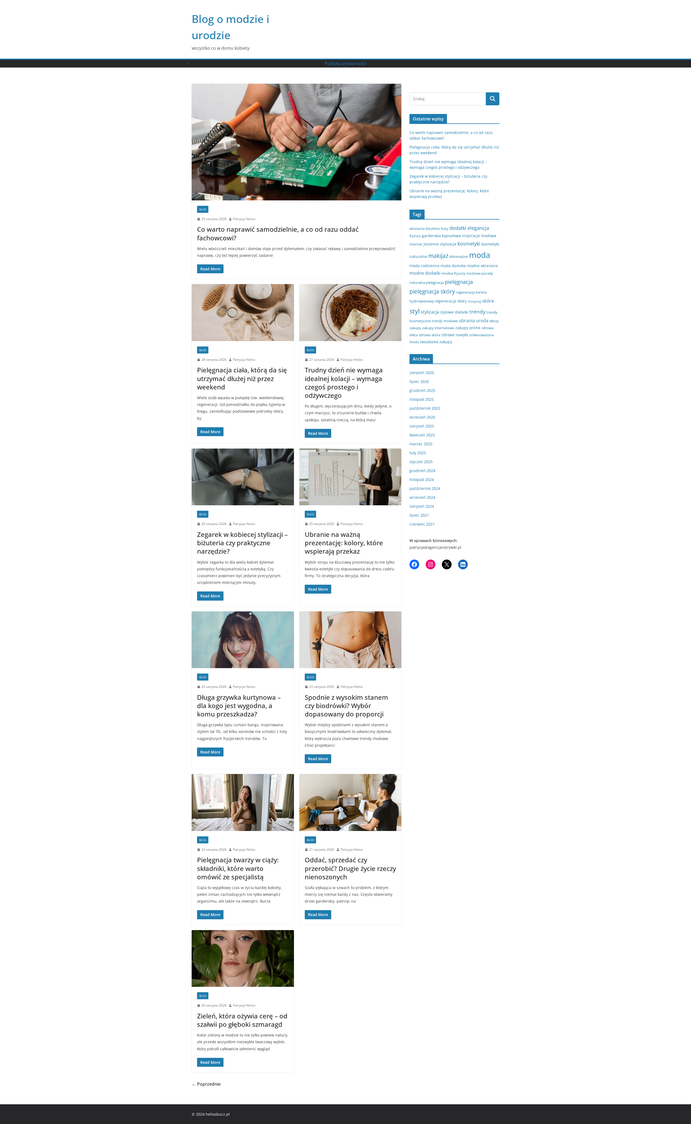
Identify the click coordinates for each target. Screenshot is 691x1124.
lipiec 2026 (419, 381)
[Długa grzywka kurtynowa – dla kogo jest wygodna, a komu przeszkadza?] (243, 639)
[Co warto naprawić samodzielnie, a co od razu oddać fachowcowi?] (296, 142)
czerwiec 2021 (422, 524)
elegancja (478, 228)
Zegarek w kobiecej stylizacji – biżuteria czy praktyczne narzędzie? (242, 543)
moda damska (453, 265)
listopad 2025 (421, 399)
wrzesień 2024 (422, 497)
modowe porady (479, 273)
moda (479, 255)
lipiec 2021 (419, 515)
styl (414, 311)
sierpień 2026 (421, 372)
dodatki (457, 228)
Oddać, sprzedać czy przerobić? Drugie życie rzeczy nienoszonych (350, 868)
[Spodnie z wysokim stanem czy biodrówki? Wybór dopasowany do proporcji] (350, 639)
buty (444, 228)
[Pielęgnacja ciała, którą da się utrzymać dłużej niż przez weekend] (243, 312)
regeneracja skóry (451, 301)
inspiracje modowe (479, 235)
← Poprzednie (206, 1084)
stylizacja (430, 312)
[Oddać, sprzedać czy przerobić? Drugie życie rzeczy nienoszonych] (350, 802)
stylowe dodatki (454, 312)
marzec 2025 (420, 443)
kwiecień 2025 (422, 435)
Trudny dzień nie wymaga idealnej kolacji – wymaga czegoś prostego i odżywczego (344, 382)
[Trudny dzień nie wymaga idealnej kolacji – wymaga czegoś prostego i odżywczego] (350, 312)
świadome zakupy (436, 341)
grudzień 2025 (422, 390)
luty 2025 (417, 452)
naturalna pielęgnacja (426, 282)
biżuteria (433, 228)
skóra (488, 301)
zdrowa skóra (429, 334)
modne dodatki (425, 273)
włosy (494, 320)
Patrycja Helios (244, 219)
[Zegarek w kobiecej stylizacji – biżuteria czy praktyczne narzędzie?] (243, 477)
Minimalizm (458, 256)
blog (202, 209)
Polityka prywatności (346, 63)
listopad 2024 (421, 479)
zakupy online (467, 327)
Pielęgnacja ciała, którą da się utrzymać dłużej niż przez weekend (242, 378)
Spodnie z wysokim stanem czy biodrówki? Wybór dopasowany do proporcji (346, 705)
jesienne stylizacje (440, 244)
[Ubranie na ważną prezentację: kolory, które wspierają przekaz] (350, 477)
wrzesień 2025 (422, 417)
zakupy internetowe (438, 327)
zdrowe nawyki (454, 334)
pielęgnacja (459, 281)
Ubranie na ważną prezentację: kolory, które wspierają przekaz (344, 543)
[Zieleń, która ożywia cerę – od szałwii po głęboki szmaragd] (243, 958)
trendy (477, 311)
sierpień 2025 (421, 426)
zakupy (415, 327)
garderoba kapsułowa (441, 235)
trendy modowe (445, 320)
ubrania (467, 321)
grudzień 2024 (422, 470)
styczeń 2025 (421, 461)
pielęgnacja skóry (432, 291)
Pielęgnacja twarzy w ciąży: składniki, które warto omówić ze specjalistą (238, 868)
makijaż (438, 256)
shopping (474, 301)
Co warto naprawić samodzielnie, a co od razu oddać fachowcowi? (278, 233)
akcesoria (417, 228)
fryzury (415, 235)
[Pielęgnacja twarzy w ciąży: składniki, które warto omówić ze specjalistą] (243, 802)
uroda (482, 321)
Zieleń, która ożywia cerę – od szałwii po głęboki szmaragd (242, 1020)
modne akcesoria (482, 265)
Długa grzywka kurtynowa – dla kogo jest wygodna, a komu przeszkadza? (239, 705)
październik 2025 (424, 408)
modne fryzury (453, 273)
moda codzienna (424, 265)
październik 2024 (424, 488)
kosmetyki (469, 243)
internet (415, 244)
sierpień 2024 (421, 506)
